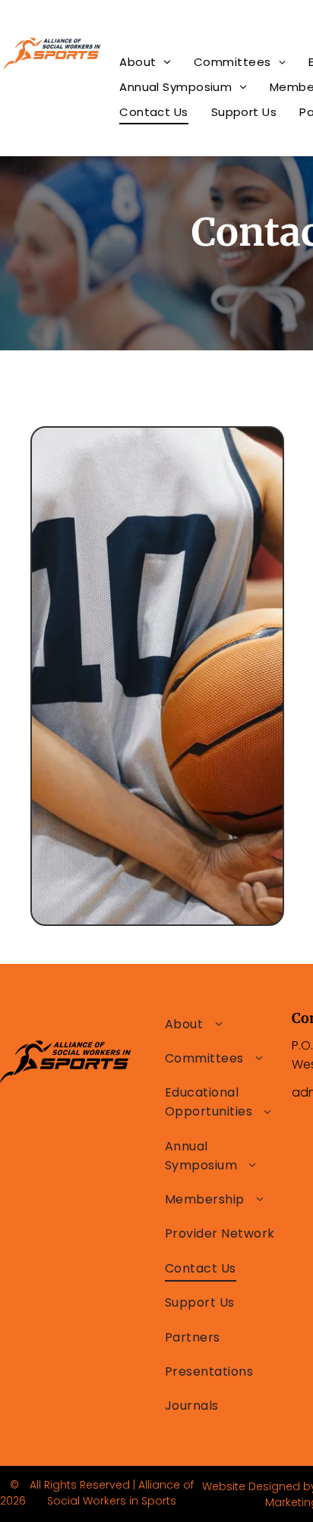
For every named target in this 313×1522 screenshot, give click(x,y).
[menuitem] (145, 61)
